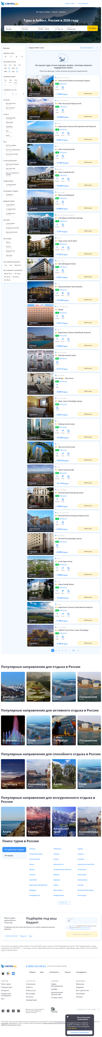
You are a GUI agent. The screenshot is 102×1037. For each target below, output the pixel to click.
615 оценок (63, 335)
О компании (30, 984)
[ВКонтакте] (8, 1011)
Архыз (31, 869)
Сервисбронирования (57, 985)
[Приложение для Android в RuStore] (13, 973)
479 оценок (63, 519)
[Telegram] (3, 1011)
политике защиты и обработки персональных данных (79, 928)
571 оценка (63, 427)
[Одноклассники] (13, 1011)
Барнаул (57, 880)
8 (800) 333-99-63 (70, 3)
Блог (3, 999)
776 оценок (63, 152)
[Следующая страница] (78, 650)
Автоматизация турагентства (57, 993)
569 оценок (63, 450)
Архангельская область (87, 864)
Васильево (58, 890)
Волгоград (82, 895)
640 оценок (63, 290)
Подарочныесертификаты (6, 995)
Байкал (56, 875)
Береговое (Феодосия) (38, 885)
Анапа (56, 859)
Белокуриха (82, 880)
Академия (80, 987)
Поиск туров (6, 984)
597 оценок (63, 381)
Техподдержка (81, 972)
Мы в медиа (30, 994)
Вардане (32, 890)
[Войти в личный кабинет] (100, 3)
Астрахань (82, 869)
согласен (73, 926)
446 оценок (63, 610)
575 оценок (63, 404)
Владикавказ (59, 895)
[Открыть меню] (96, 3)
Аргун (31, 864)
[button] (12, 28)
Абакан (32, 849)
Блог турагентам (82, 990)
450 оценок (63, 587)
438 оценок (63, 633)
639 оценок (63, 313)
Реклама (79, 997)
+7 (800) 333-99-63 (11, 936)
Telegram (23, 936)
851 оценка (63, 107)
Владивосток (34, 895)
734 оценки (63, 175)
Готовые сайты (56, 998)
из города (9, 855)
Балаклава (82, 875)
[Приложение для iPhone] (3, 973)
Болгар (80, 885)
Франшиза (80, 984)
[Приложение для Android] (8, 973)
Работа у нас (31, 990)
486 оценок (63, 496)
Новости (29, 987)
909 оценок (63, 84)
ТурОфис (54, 989)
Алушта (81, 854)
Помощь (68, 972)
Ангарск (81, 859)
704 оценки (63, 221)
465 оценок (63, 542)
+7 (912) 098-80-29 (82, 3)
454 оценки (63, 564)
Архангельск (59, 864)
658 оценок (63, 267)
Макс (31, 936)
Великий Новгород (85, 890)
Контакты (29, 997)
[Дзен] (19, 1011)
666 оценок (63, 244)
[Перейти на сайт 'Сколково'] (63, 1011)
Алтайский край (35, 854)
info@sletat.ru (54, 972)
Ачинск (32, 875)
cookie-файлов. (72, 1028)
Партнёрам (80, 994)
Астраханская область (62, 869)
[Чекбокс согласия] (67, 928)
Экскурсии (5, 990)
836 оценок (63, 129)
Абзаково (57, 849)
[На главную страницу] (10, 3)
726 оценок (63, 198)
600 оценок (63, 358)
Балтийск (33, 880)
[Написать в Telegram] (90, 3)
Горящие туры (6, 987)
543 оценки (63, 473)
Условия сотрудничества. (49, 1023)
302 (73, 650)
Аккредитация (31, 1000)
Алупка (56, 854)
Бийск (56, 885)
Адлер (80, 849)
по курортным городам (14, 849)
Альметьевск (34, 859)
